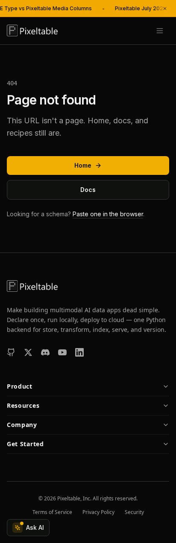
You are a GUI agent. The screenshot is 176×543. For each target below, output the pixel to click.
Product (19, 386)
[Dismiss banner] (165, 8)
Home (82, 165)
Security (134, 512)
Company (22, 425)
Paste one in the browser (108, 214)
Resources (23, 405)
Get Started (25, 444)
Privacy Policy (98, 512)
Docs (88, 189)
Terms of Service (52, 512)
